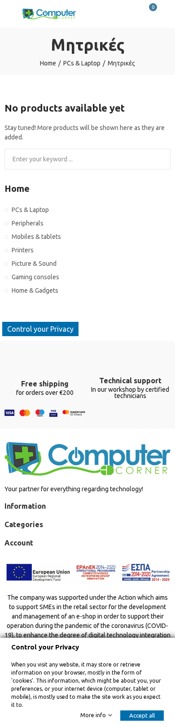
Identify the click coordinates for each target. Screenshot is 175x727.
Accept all (142, 715)
